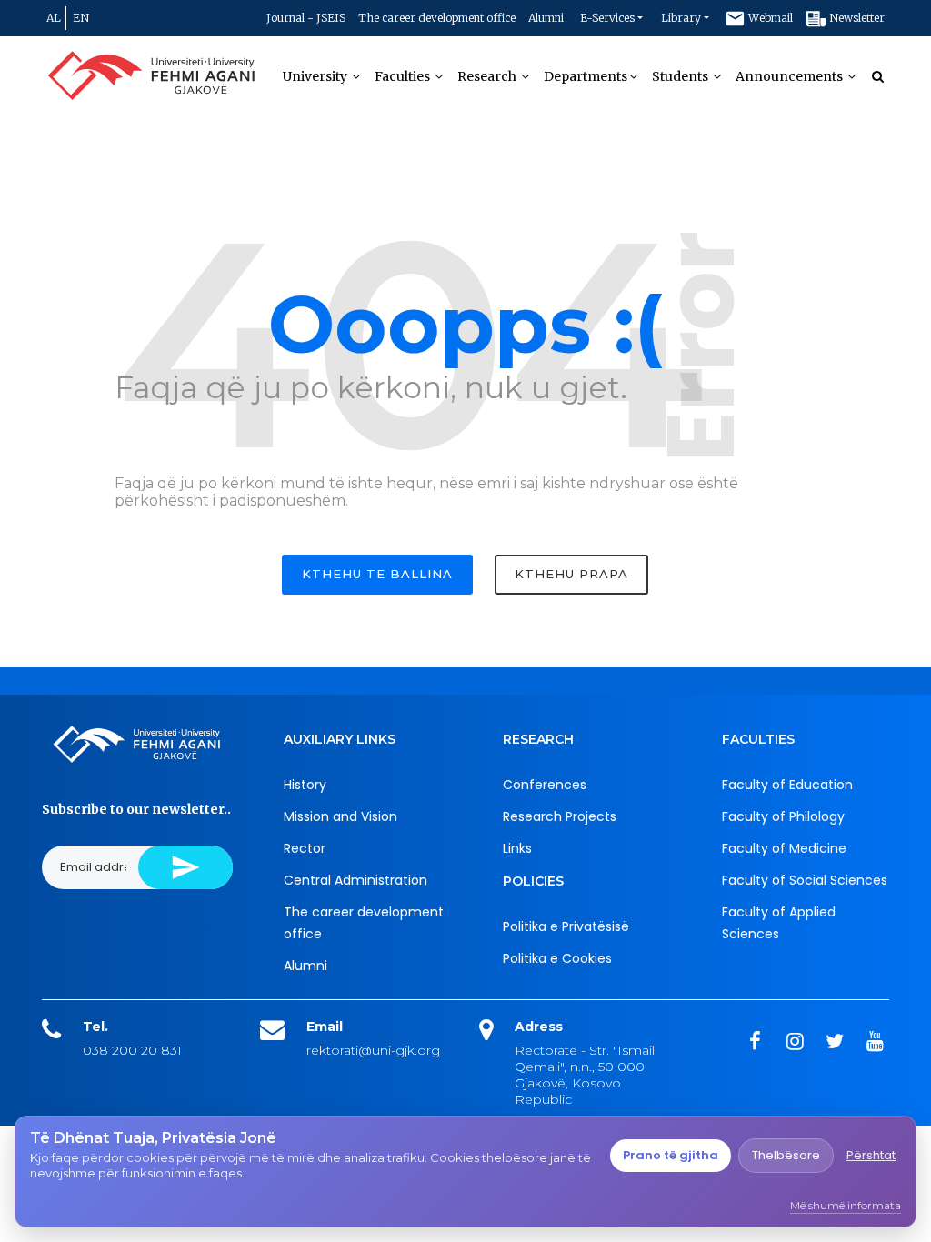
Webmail (769, 18)
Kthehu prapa (571, 573)
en (81, 18)
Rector (304, 848)
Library (681, 18)
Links (517, 848)
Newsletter (855, 18)
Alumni (546, 18)
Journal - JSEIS (305, 18)
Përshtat (871, 1155)
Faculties (404, 76)
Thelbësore (786, 1155)
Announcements (791, 76)
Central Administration (355, 880)
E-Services (607, 18)
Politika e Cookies (557, 958)
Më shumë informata (845, 1205)
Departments (585, 76)
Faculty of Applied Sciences (779, 923)
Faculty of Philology (783, 816)
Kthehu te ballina (377, 573)
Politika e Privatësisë (566, 926)
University (316, 76)
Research (488, 76)
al (53, 18)
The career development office (437, 18)
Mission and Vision (340, 816)
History (305, 785)
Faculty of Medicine (784, 848)
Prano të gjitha (670, 1155)
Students (681, 76)
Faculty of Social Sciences (804, 880)
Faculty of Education (787, 785)
